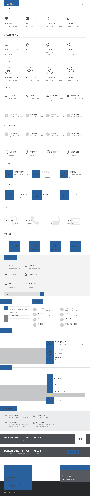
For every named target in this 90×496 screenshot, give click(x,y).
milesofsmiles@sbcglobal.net (71, 479)
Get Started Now (73, 452)
